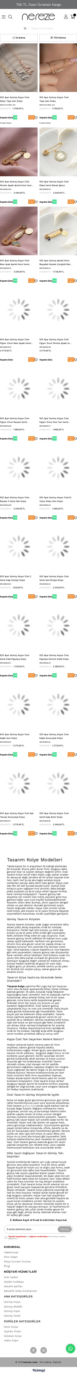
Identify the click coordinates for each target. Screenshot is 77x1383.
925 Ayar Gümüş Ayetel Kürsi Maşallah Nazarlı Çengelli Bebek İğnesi (56, 262)
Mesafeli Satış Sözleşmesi (20, 1290)
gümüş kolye (29, 1105)
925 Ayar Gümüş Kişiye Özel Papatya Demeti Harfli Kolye (54, 657)
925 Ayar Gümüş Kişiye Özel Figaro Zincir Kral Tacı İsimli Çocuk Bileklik (54, 420)
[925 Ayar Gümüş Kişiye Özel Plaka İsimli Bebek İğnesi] (58, 151)
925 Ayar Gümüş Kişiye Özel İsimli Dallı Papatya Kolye (14, 657)
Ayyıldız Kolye (12, 1331)
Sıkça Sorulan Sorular (17, 1261)
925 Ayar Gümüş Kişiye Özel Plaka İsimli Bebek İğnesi (54, 184)
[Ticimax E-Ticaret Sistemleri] (38, 1371)
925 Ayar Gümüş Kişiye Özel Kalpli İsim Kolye (14, 736)
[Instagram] (43, 1350)
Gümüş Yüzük (12, 1315)
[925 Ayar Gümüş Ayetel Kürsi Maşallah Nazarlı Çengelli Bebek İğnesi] (58, 231)
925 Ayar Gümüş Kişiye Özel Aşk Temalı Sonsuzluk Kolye (16, 815)
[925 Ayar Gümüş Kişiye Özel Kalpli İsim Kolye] (19, 704)
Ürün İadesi (11, 1277)
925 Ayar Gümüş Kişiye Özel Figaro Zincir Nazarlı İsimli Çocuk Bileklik (14, 420)
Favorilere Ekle (36, 118)
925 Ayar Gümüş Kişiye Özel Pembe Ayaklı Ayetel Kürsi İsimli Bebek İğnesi (16, 184)
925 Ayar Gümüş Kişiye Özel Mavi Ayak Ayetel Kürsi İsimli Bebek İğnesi (14, 262)
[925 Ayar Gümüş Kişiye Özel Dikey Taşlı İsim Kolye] (19, 67)
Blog (7, 1265)
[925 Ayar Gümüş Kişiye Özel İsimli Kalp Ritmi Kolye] (58, 783)
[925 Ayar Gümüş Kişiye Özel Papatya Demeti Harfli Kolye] (58, 625)
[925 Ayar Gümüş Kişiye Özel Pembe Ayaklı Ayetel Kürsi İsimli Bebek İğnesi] (19, 151)
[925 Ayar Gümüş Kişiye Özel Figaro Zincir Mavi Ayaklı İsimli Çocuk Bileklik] (19, 309)
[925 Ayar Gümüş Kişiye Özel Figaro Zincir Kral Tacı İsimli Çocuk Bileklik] (58, 388)
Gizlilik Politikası (14, 1281)
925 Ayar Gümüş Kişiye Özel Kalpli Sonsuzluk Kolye (54, 736)
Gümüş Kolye (12, 1301)
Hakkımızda (11, 1252)
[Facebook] (33, 1350)
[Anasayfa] (28, 28)
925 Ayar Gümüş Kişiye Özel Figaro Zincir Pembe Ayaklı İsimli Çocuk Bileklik (56, 341)
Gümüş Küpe (12, 1310)
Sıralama (20, 37)
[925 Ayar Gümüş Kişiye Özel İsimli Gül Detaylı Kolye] (58, 546)
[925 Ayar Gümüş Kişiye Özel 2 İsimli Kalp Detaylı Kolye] (19, 546)
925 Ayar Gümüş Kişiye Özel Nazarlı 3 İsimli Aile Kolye (14, 499)
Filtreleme (60, 37)
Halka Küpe (11, 1340)
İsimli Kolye (11, 1326)
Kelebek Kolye (13, 1335)
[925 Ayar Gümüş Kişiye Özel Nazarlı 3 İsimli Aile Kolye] (19, 467)
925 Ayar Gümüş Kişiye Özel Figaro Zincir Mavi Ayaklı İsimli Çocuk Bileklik (15, 341)
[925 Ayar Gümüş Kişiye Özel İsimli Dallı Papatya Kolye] (19, 625)
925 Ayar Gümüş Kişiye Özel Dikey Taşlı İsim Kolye (14, 99)
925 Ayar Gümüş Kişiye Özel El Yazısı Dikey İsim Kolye (55, 499)
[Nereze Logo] (38, 17)
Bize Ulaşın (11, 1256)
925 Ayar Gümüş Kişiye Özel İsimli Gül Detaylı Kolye (54, 578)
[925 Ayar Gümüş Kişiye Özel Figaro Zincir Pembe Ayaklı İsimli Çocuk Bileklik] (58, 309)
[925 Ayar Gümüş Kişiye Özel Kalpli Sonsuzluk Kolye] (58, 704)
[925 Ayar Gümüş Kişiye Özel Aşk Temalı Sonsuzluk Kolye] (19, 783)
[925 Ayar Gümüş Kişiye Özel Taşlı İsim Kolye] (58, 67)
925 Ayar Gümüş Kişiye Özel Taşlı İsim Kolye (54, 99)
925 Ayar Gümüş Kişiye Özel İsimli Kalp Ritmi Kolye (54, 815)
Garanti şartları (13, 1286)
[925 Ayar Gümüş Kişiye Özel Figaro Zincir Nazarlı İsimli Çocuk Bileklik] (19, 388)
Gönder (65, 1229)
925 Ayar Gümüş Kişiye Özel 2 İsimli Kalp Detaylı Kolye (15, 578)
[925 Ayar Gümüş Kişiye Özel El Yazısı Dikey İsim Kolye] (58, 467)
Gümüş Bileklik (13, 1306)
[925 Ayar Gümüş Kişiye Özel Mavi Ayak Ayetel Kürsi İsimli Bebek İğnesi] (19, 231)
